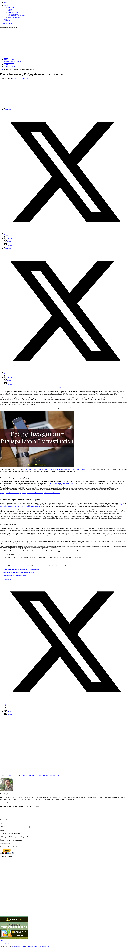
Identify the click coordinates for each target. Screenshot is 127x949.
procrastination (54, 775)
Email (2, 826)
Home (2, 69)
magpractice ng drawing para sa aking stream (60, 483)
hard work (32, 775)
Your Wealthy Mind (6, 24)
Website (2, 830)
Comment (3, 820)
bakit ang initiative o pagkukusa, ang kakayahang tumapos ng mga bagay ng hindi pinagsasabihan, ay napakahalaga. (56, 469)
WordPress (43, 946)
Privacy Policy (4, 940)
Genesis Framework (33, 946)
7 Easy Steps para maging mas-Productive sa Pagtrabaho (21, 569)
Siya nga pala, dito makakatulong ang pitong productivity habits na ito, (30, 493)
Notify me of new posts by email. (12, 840)
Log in (49, 946)
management (45, 775)
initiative (38, 775)
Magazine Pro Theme (18, 946)
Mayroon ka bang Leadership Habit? (14, 575)
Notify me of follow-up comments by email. (15, 837)
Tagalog (10, 775)
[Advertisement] (56, 42)
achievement (25, 775)
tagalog (61, 775)
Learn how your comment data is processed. (36, 847)
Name (2, 823)
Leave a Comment (22, 78)
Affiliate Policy (4, 943)
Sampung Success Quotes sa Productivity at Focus (18, 572)
